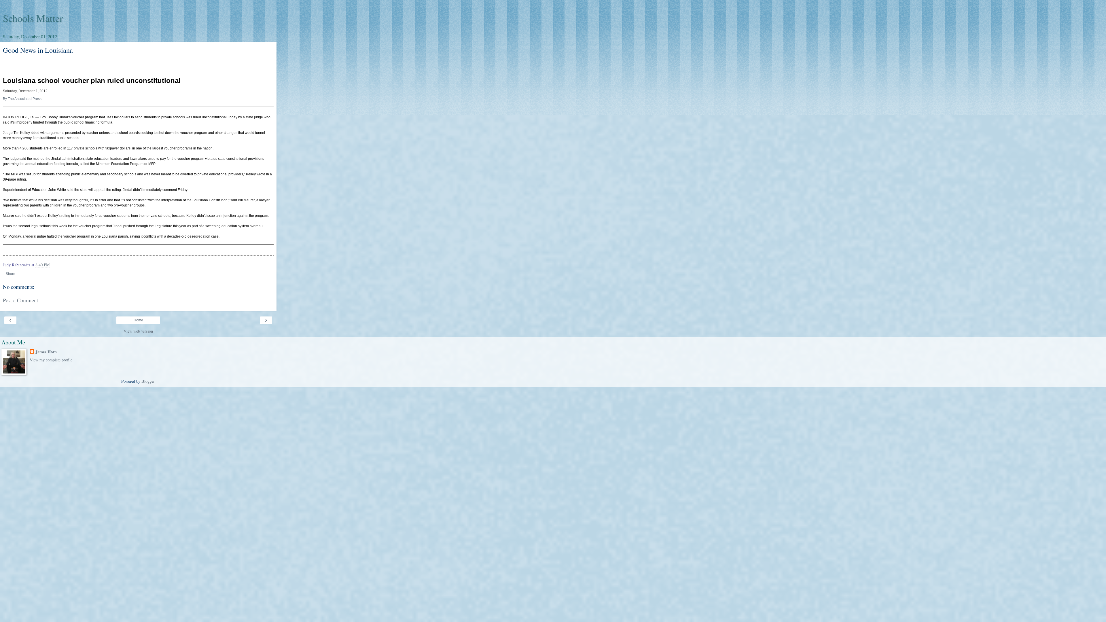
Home (138, 320)
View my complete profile (51, 360)
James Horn (46, 352)
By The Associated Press (22, 99)
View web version (138, 331)
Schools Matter (33, 18)
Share (10, 274)
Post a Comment (20, 300)
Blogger (147, 381)
